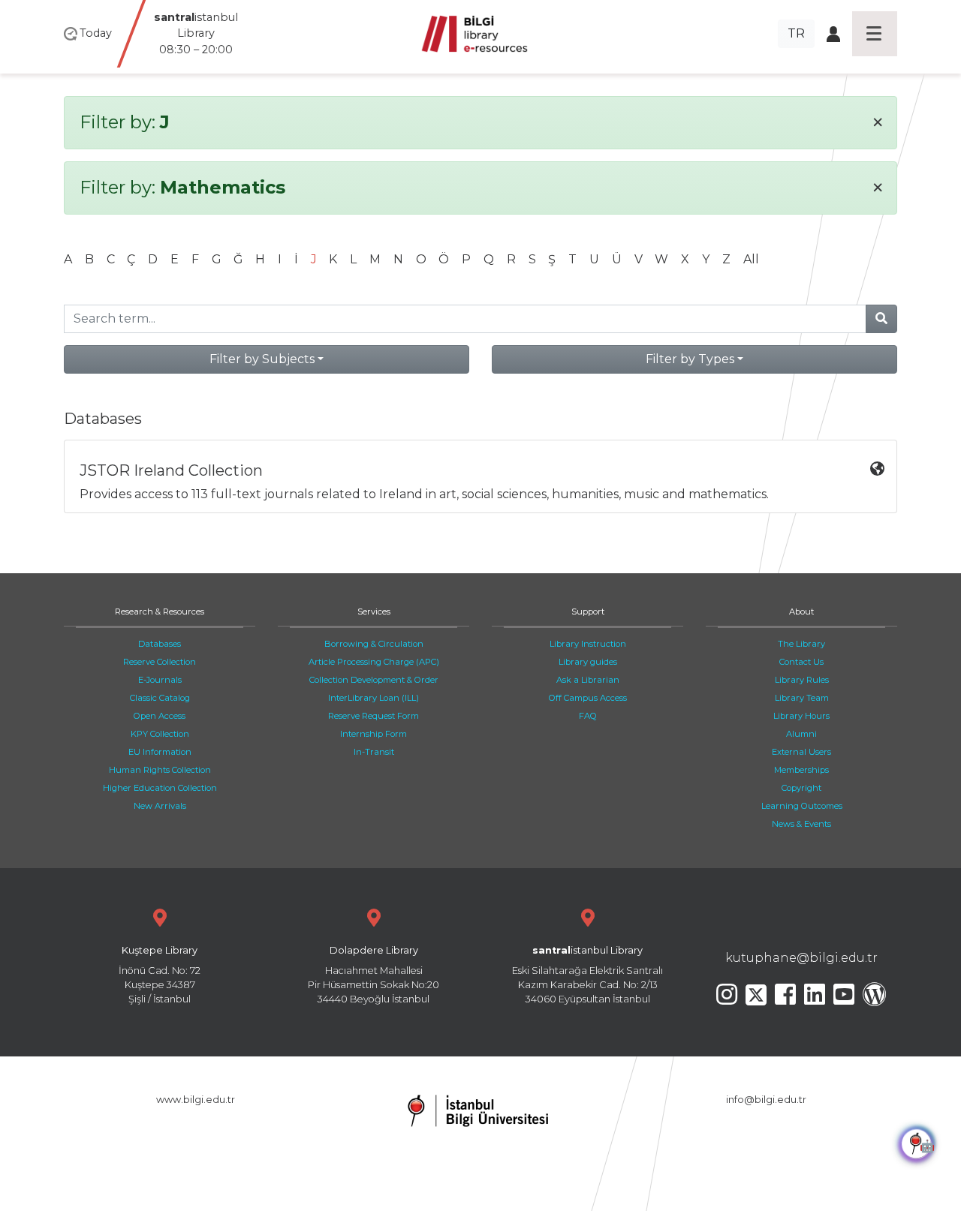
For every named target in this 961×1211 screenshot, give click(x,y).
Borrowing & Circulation (373, 644)
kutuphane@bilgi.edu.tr (801, 958)
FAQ (588, 716)
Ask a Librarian (587, 680)
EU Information (159, 752)
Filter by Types (690, 359)
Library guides (588, 662)
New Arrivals (160, 806)
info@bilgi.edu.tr (766, 1099)
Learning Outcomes (801, 806)
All (751, 259)
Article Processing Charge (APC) (374, 662)
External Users (801, 752)
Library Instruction (588, 644)
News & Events (801, 824)
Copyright (801, 788)
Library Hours (801, 716)
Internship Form (373, 734)
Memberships (801, 770)
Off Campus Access (588, 698)
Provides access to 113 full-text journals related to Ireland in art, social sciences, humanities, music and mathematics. (424, 481)
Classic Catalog (160, 698)
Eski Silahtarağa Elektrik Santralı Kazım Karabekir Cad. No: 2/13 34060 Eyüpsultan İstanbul (587, 975)
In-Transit (374, 752)
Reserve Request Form (373, 716)
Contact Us (801, 662)
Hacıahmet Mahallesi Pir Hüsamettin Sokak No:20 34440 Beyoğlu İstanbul (373, 975)
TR (796, 33)
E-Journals (160, 680)
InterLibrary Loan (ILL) (373, 698)
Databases (159, 644)
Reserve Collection (159, 662)
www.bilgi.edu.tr (195, 1099)
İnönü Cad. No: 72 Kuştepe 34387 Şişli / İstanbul (159, 975)
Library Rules (802, 680)
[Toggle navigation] (874, 33)
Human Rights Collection (160, 770)
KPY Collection (160, 734)
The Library (801, 644)
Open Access (159, 716)
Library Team (802, 698)
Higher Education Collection (160, 788)
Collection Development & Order (373, 680)
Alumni (801, 734)
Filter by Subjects (262, 359)
